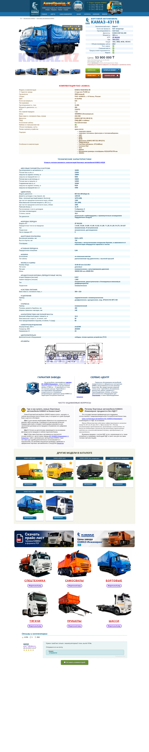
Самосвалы (74, 580)
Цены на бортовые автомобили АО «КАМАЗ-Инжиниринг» (102, 419)
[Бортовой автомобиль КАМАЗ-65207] (59, 515)
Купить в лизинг (110, 70)
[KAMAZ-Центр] (35, 8)
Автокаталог (28, 484)
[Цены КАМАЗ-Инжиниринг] (104, 539)
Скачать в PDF (110, 75)
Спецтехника (34, 580)
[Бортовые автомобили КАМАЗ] (114, 563)
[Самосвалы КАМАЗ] (74, 563)
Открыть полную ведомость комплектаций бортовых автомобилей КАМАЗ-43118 (74, 162)
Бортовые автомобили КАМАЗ (45, 18)
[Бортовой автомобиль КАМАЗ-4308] (29, 481)
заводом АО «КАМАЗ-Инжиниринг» (56, 383)
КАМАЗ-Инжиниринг (66, 14)
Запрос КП (91, 70)
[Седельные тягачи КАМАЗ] (35, 604)
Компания (96, 14)
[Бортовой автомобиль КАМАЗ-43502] (89, 481)
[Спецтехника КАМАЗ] (35, 563)
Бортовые (114, 580)
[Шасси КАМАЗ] (114, 604)
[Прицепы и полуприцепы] (74, 604)
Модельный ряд (35, 585)
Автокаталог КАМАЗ (29, 18)
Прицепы (74, 621)
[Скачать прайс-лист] (44, 539)
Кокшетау (60, 443)
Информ (104, 14)
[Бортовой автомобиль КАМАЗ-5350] (119, 481)
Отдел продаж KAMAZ (97, 3)
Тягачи (34, 621)
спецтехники (96, 395)
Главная (44, 14)
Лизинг (79, 14)
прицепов (80, 397)
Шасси (114, 621)
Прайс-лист (91, 75)
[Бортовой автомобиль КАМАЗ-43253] (59, 481)
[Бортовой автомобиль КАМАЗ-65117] (29, 515)
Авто (53, 14)
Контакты (87, 14)
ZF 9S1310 (116, 37)
